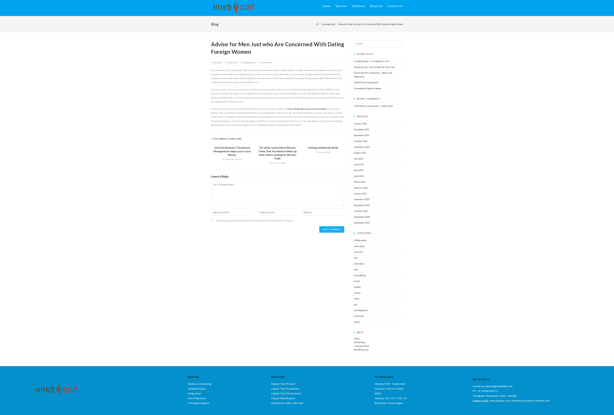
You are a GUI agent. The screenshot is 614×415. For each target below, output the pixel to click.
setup (356, 298)
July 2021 (358, 158)
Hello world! (387, 106)
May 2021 (359, 170)
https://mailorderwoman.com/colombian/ (307, 108)
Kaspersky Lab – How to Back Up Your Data (374, 67)
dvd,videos (359, 263)
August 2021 (360, 152)
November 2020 (362, 205)
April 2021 (359, 176)
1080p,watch (360, 240)
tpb (355, 304)
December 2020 (361, 199)
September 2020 (362, 217)
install (356, 281)
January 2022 (360, 123)
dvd (356, 258)
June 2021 (359, 164)
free (356, 269)
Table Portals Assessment (366, 82)
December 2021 (361, 129)
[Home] (317, 24)
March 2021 (360, 182)
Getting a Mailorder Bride (323, 147)
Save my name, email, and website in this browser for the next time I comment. (255, 220)
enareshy (218, 62)
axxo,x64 (358, 252)
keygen (357, 287)
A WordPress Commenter (366, 106)
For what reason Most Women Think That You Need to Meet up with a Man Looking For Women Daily (277, 153)
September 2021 (362, 147)
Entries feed (359, 342)
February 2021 (361, 188)
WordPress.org (361, 349)
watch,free (359, 316)
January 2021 (360, 193)
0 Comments (266, 62)
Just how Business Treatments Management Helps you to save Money (232, 151)
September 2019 (362, 222)
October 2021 (361, 141)
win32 (357, 322)
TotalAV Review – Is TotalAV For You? (371, 61)
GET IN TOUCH (481, 379)
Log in (356, 338)
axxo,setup (359, 246)
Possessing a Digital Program (367, 88)
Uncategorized (249, 62)
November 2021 (362, 135)
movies (357, 293)
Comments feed (361, 346)
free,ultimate (360, 275)
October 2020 (361, 211)
